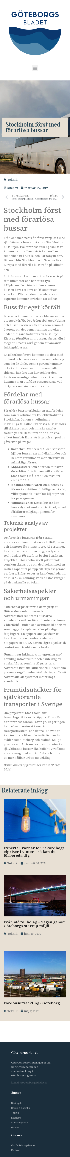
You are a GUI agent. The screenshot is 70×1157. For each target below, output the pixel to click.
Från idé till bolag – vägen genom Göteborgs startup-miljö (35, 923)
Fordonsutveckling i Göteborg (32, 1003)
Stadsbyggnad (19, 1122)
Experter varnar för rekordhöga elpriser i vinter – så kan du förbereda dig (34, 851)
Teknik (12, 179)
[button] (35, 68)
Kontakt (15, 1150)
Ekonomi (16, 1117)
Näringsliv (17, 1103)
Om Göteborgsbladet (23, 1145)
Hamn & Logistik (20, 1107)
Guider (15, 1127)
